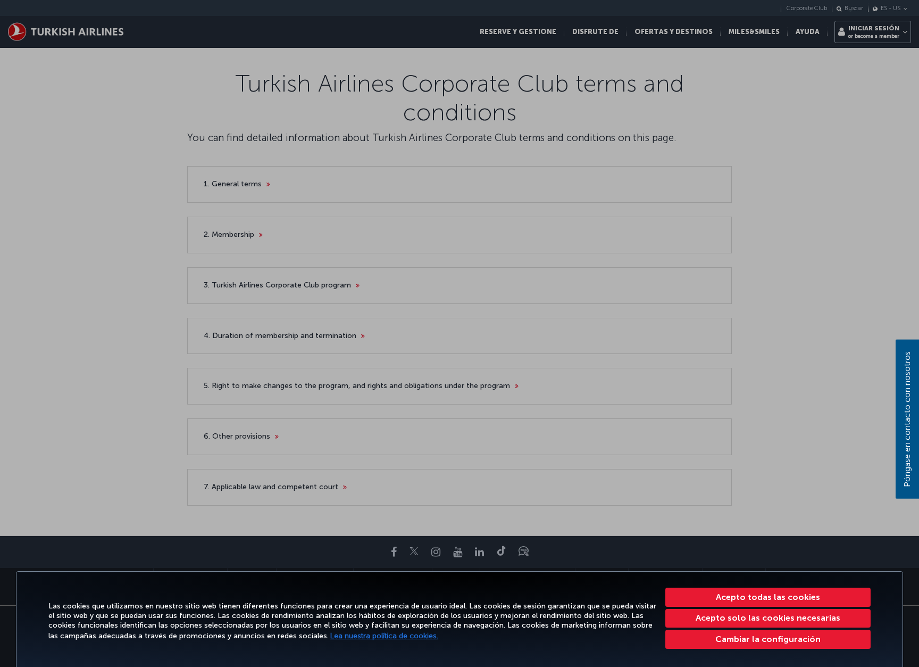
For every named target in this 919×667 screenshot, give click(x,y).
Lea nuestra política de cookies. (384, 635)
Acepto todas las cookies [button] (768, 597)
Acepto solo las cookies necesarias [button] (768, 618)
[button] (768, 639)
